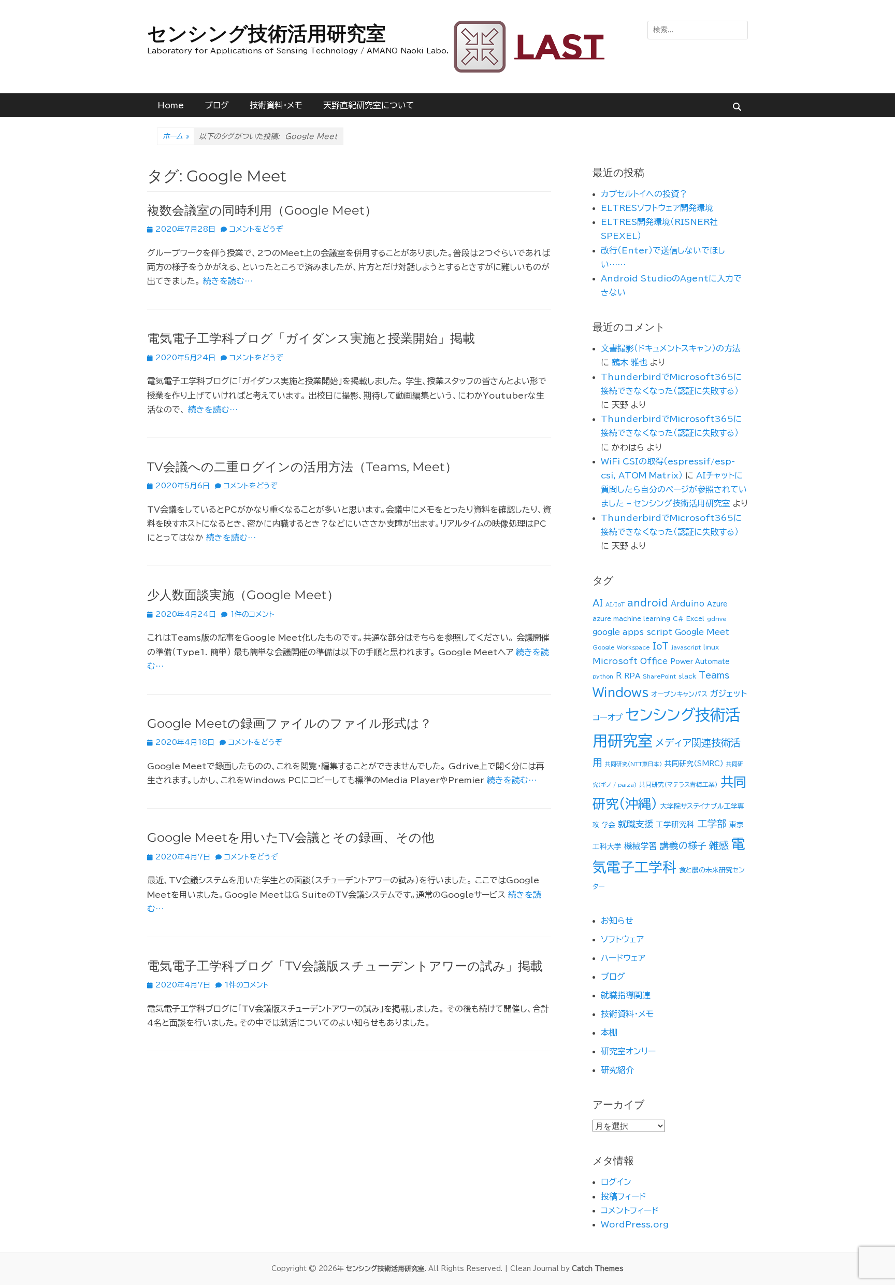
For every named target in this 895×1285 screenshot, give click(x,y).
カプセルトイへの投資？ (644, 194)
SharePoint (659, 676)
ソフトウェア (622, 939)
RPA (632, 676)
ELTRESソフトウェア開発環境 (657, 208)
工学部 (712, 823)
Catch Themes (598, 1268)
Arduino (687, 604)
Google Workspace (621, 647)
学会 (608, 825)
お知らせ (617, 920)
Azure (717, 604)
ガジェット (728, 693)
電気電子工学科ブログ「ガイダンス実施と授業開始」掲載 (311, 338)
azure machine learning (631, 619)
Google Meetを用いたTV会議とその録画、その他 (290, 837)
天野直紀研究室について (368, 105)
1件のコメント (252, 614)
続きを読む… (228, 281)
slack (687, 676)
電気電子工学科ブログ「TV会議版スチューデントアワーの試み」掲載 (345, 965)
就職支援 (635, 824)
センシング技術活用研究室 (266, 33)
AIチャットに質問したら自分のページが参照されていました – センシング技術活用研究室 (674, 489)
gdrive (717, 619)
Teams (714, 675)
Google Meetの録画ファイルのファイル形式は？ (289, 723)
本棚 (609, 1032)
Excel (695, 619)
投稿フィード (623, 1196)
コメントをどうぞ (256, 229)
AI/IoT (615, 604)
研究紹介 (617, 1070)
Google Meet (702, 632)
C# (678, 619)
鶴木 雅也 (629, 362)
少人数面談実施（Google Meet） (243, 594)
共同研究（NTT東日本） (633, 764)
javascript (686, 647)
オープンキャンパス (679, 694)
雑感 (719, 845)
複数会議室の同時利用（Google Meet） (262, 210)
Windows (620, 692)
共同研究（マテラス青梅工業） (678, 784)
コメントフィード (629, 1210)
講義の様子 (683, 845)
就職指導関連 (626, 995)
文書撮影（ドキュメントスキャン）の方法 (671, 348)
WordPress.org (635, 1224)
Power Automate (700, 661)
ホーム (176, 136)
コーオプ (608, 717)
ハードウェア (623, 958)
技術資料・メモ (276, 105)
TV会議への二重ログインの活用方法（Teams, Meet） (302, 466)
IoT (661, 646)
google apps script (632, 632)
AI (598, 603)
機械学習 (640, 846)
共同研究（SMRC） (694, 763)
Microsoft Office (630, 661)
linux (711, 647)
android (647, 603)
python (603, 676)
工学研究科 (675, 824)
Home (170, 105)
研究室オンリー (628, 1051)
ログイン (616, 1182)
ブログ (217, 105)
